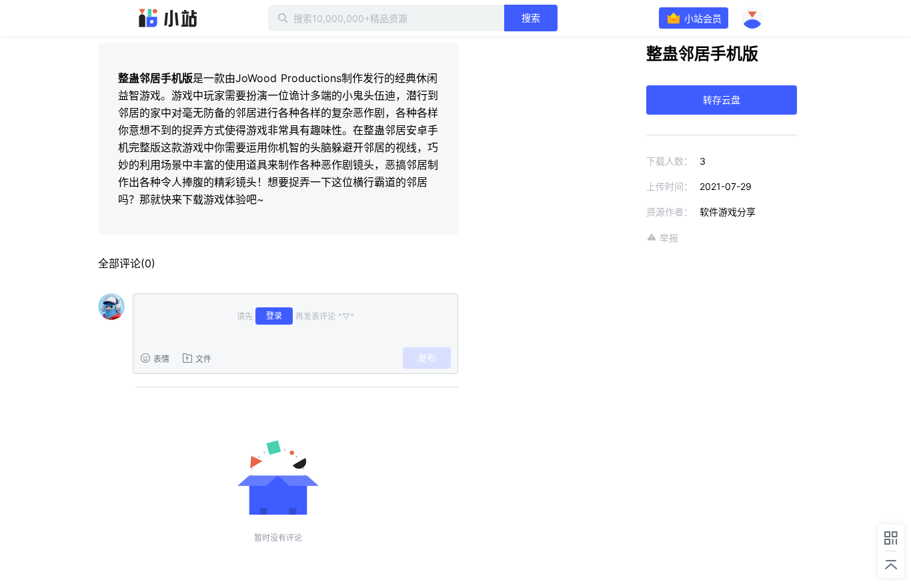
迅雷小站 (168, 18)
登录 (274, 316)
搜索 (531, 17)
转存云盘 (721, 99)
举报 (669, 237)
